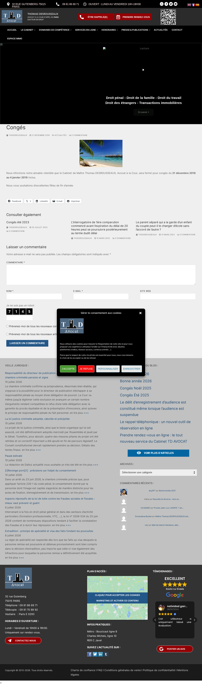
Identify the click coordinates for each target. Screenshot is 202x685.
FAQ (99, 670)
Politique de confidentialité (159, 670)
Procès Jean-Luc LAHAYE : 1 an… (169, 508)
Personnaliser (108, 368)
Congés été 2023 (17, 222)
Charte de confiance (83, 670)
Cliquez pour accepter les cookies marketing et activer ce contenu (117, 598)
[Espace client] (161, 4)
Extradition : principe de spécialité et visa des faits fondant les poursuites (49, 531)
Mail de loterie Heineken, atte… (166, 525)
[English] (189, 4)
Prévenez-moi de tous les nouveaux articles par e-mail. (42, 334)
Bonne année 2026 (136, 381)
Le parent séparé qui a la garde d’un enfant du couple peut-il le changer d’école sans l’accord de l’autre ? (164, 226)
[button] (140, 313)
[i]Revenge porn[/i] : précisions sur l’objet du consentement (40, 470)
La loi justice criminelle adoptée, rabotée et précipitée (37, 418)
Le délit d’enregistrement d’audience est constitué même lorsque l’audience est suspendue (153, 408)
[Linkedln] (175, 4)
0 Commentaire (79, 135)
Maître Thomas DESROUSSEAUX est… (172, 516)
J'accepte (68, 368)
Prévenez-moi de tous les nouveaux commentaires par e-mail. (46, 326)
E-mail (78, 291)
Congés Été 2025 (134, 395)
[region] (101, 83)
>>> (86, 412)
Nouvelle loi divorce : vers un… (166, 499)
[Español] (198, 4)
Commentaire (15, 262)
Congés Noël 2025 (135, 388)
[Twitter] (171, 4)
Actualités (60, 135)
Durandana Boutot (143, 516)
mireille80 (145, 508)
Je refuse (86, 368)
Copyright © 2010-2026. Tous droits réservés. (29, 670)
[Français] (193, 4)
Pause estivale (13, 455)
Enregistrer (131, 368)
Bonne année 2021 (167, 490)
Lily (146, 525)
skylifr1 (152, 490)
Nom (10, 291)
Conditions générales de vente (122, 670)
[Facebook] (166, 4)
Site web (145, 291)
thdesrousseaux (17, 135)
